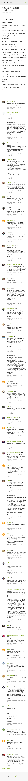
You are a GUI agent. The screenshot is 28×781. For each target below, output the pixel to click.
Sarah (8, 533)
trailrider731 (10, 159)
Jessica (8, 278)
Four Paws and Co (11, 729)
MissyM (9, 522)
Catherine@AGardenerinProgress (15, 635)
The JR (8, 740)
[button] (2, 15)
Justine (8, 562)
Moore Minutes (11, 308)
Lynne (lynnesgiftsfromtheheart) (15, 323)
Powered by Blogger (15, 776)
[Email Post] (2, 90)
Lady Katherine (10, 754)
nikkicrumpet (10, 391)
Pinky (8, 406)
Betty (8, 625)
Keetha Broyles (10, 245)
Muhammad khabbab (12, 112)
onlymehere (10, 220)
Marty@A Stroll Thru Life (13, 264)
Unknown (9, 427)
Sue (7, 207)
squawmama (10, 336)
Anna (8, 663)
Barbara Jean (10, 706)
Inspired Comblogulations (13, 589)
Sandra (8, 288)
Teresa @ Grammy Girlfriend (14, 441)
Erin (8, 465)
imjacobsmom (10, 675)
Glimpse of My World (12, 417)
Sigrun (8, 232)
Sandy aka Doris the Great (13, 452)
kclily (8, 578)
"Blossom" (9, 687)
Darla (8, 196)
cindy (8, 381)
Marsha (9, 550)
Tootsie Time (8, 2)
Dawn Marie (10, 182)
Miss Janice (10, 101)
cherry (8, 480)
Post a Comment (6, 768)
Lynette (8, 649)
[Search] (26, 2)
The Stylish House (11, 143)
